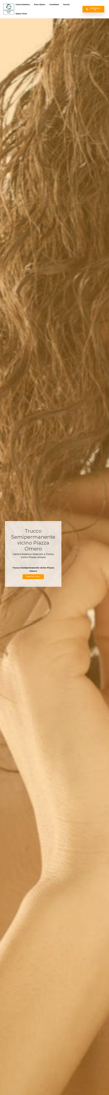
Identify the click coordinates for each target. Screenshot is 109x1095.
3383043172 (95, 9)
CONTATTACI (33, 577)
